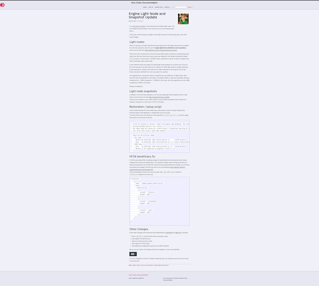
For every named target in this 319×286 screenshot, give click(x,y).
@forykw (178, 232)
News (145, 7)
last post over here (139, 26)
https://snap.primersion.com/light (159, 97)
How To (150, 7)
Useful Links (159, 7)
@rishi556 (169, 232)
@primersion (165, 265)
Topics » (190, 7)
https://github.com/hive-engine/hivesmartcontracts (161, 50)
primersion (140, 21)
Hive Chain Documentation (144, 2)
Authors (167, 7)
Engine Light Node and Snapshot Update (145, 265)
